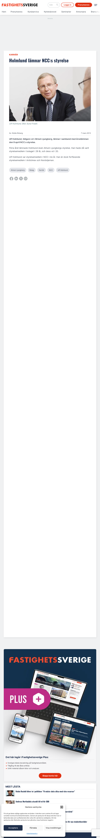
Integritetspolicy (32, 833)
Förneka (33, 828)
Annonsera (81, 11)
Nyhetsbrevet (50, 11)
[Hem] (20, 5)
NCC (51, 170)
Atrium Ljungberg (18, 170)
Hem (4, 11)
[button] (61, 807)
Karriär (13, 54)
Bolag (32, 170)
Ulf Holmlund (63, 170)
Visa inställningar (53, 828)
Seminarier (66, 11)
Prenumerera (16, 11)
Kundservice (33, 11)
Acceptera (13, 828)
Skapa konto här (50, 775)
